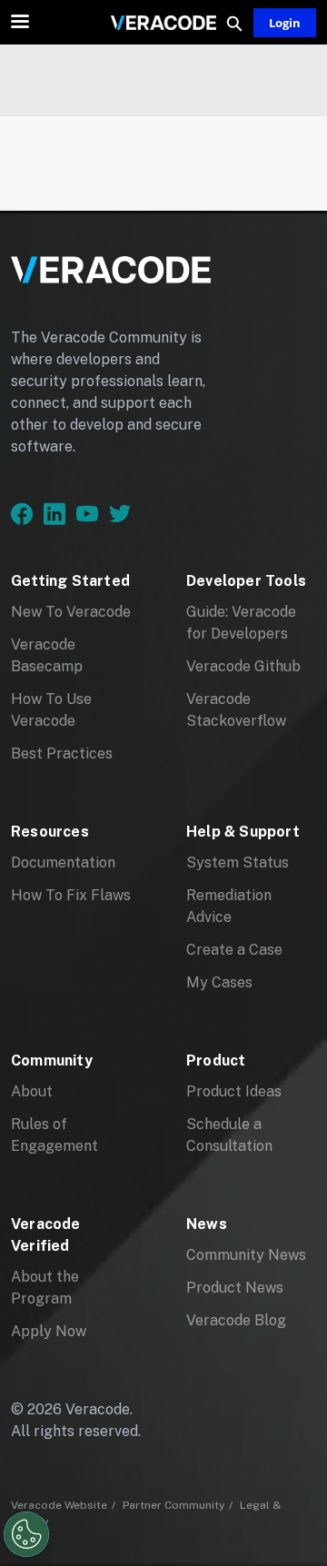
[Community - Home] (163, 22)
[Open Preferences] (26, 1534)
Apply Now (48, 1331)
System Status (237, 862)
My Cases (219, 982)
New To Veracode (71, 611)
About (32, 1091)
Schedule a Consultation (229, 1135)
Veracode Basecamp (47, 655)
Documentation (63, 862)
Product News (234, 1287)
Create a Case (234, 949)
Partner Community (173, 1505)
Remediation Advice (229, 906)
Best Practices (62, 753)
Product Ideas (234, 1091)
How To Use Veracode (51, 709)
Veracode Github (243, 666)
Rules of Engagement (54, 1135)
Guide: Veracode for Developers (241, 622)
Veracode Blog (236, 1320)
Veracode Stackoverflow (236, 709)
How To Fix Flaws (71, 895)
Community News (246, 1255)
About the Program (45, 1287)
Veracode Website (59, 1505)
